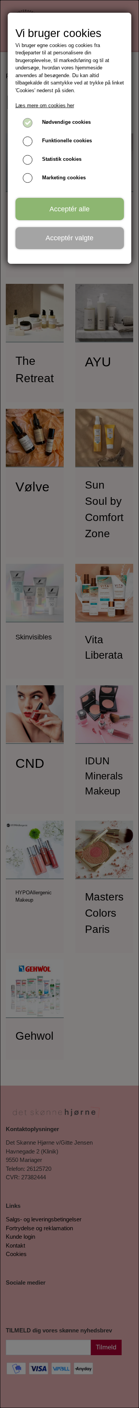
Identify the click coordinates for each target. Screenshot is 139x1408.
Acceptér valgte (69, 238)
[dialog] (69, 704)
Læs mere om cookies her (44, 105)
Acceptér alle (69, 209)
